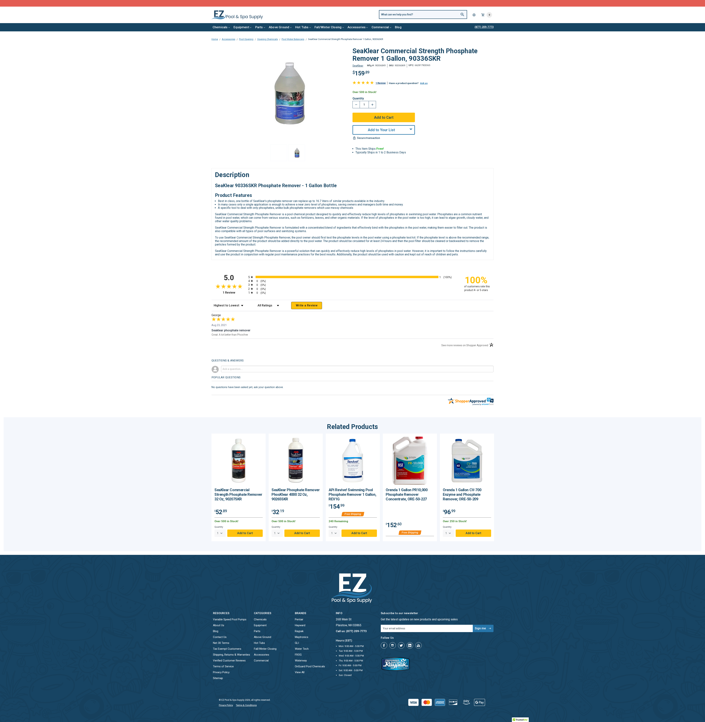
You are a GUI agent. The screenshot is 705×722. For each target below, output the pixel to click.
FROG (298, 654)
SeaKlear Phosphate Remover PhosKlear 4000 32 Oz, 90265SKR (296, 494)
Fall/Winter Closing (327, 27)
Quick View (238, 462)
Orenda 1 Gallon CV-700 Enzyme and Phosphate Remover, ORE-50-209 (462, 494)
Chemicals (220, 27)
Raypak (299, 631)
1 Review (381, 83)
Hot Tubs (301, 27)
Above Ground (279, 27)
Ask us (424, 83)
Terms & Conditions (246, 705)
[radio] (352, 277)
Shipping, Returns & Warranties (231, 654)
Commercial (380, 27)
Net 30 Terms (221, 643)
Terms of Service (223, 666)
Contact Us (220, 637)
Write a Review (306, 305)
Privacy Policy (221, 672)
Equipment (241, 27)
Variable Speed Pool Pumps (229, 619)
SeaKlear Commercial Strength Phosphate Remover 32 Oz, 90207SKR (238, 494)
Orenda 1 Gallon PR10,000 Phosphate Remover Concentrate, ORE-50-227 (406, 494)
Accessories (357, 27)
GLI (297, 643)
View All (299, 672)
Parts (259, 27)
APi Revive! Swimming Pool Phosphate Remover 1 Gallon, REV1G (352, 494)
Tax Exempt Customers (227, 648)
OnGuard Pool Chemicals (310, 666)
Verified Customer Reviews (229, 660)
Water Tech (302, 648)
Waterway (301, 660)
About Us (218, 625)
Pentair (299, 619)
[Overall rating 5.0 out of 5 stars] (363, 83)
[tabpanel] (238, 487)
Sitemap (218, 678)
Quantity (358, 98)
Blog (398, 27)
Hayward (300, 625)
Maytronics (301, 637)
